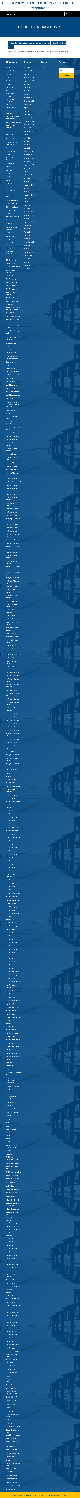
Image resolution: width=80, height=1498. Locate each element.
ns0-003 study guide (12, 1264)
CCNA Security (11, 210)
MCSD (8, 1138)
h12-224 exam (10, 851)
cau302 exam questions (13, 395)
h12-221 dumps (11, 814)
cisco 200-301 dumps (13, 316)
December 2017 (29, 212)
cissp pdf (9, 1115)
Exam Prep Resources (13, 216)
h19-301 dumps (11, 1011)
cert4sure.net (34, 51)
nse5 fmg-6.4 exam (12, 527)
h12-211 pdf (9, 810)
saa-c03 (8, 104)
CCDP (8, 180)
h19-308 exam (10, 1036)
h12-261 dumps (11, 864)
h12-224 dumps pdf (12, 847)
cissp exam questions (13, 1112)
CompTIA (9, 350)
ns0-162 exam (10, 1271)
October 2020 (28, 161)
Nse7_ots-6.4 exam (12, 739)
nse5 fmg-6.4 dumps (12, 524)
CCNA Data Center (12, 207)
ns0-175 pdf (10, 1309)
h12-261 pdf (10, 880)
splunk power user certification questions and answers (13, 1444)
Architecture (10, 163)
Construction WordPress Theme (21, 1495)
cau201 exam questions (13, 375)
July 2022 (27, 108)
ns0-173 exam (10, 1283)
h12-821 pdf (10, 932)
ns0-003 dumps (11, 1245)
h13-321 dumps (11, 958)
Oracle (8, 1376)
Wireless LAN (10, 1489)
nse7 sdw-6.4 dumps (12, 672)
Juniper (8, 1123)
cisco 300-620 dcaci (12, 1366)
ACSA (8, 81)
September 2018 (29, 195)
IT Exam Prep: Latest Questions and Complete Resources (29, 43)
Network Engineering (12, 220)
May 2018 (27, 198)
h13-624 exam (10, 997)
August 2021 (28, 134)
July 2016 (27, 259)
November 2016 (29, 245)
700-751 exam (10, 286)
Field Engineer (10, 410)
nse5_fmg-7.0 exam (12, 586)
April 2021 (27, 148)
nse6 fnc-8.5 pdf (11, 615)
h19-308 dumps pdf (12, 1033)
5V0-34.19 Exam (11, 1478)
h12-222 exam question (13, 841)
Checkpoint (9, 248)
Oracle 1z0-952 (11, 1400)
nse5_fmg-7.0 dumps (13, 578)
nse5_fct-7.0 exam (12, 552)
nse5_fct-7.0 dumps (12, 543)
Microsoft (9, 1154)
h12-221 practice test (12, 827)
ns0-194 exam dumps (13, 1322)
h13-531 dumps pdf (12, 975)
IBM (7, 1069)
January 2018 (28, 208)
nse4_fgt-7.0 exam (12, 466)
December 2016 (29, 242)
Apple (8, 154)
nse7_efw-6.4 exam (12, 720)
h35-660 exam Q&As (13, 1056)
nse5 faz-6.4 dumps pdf (13, 482)
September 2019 (29, 185)
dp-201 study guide (12, 1193)
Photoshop (9, 1411)
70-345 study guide (12, 1175)
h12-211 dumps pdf (12, 795)
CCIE (8, 187)
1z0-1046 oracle (11, 1388)
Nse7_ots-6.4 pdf (11, 742)
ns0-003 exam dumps (13, 1255)
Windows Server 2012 (13, 1486)
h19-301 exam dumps (13, 1017)
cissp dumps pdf (11, 1102)
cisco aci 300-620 (11, 1372)
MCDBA (8, 1126)
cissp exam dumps (12, 1109)
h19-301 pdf (10, 1026)
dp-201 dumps (10, 1186)
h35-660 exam (10, 1050)
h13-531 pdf (10, 990)
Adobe (8, 84)
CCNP (8, 214)
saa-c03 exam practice (13, 122)
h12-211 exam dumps (13, 801)
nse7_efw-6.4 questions (13, 727)
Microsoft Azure (11, 1197)
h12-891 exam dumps (13, 949)
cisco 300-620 (10, 1362)
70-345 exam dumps (12, 1163)
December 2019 (29, 181)
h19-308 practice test (12, 1046)
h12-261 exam (10, 867)
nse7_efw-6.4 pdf (11, 723)
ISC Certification (11, 1096)
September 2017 (29, 222)
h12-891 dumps (11, 939)
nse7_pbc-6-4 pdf (11, 769)
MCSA (8, 1135)
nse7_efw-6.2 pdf (11, 713)
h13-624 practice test (12, 1007)
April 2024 (27, 74)
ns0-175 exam (10, 1302)
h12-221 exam (10, 820)
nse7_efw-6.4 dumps (12, 717)
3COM (8, 67)
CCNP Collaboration (12, 224)
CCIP (8, 193)
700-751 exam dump (12, 289)
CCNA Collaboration (12, 200)
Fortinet (8, 413)
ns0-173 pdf (10, 1295)
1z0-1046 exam (11, 1385)
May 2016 (27, 265)
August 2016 (28, 255)
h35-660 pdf (10, 1065)
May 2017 (27, 232)
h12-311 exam (10, 890)
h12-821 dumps (11, 922)
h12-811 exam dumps (13, 913)
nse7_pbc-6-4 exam (12, 755)
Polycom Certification (13, 1426)
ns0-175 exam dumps (13, 1305)
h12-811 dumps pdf (12, 907)
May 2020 (27, 171)
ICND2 (8, 1089)
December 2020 (29, 155)
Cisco (8, 257)
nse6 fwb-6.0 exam (12, 619)
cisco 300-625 (10, 1369)
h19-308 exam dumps (13, 1040)
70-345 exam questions (13, 1172)
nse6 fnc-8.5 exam (12, 601)
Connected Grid (11, 362)
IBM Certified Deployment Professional (10, 1080)
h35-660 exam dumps (13, 1053)
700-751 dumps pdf (12, 282)
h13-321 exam (10, 961)
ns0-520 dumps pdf (12, 1334)
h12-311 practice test (12, 900)
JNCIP (8, 1119)
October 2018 (28, 192)
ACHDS (8, 74)
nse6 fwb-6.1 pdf (11, 645)
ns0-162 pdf (10, 1280)
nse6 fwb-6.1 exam (12, 637)
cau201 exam (10, 368)
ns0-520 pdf (10, 1341)
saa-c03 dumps (11, 107)
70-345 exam (10, 1157)
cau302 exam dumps (13, 392)
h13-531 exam (10, 978)
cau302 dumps (11, 381)
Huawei (8, 776)
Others (8, 1407)
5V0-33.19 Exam (11, 1475)
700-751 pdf (10, 298)
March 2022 (27, 114)
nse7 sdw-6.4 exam (12, 675)
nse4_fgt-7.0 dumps (12, 463)
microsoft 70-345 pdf (12, 1179)
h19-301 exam (10, 1014)
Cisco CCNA (10, 305)
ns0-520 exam (10, 1348)
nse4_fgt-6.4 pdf (11, 454)
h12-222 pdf (10, 844)
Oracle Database (11, 1404)
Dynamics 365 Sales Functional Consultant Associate (13, 404)
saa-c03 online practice (13, 131)
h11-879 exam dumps (13, 786)
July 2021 (27, 138)
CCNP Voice (10, 236)
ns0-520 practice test (12, 1344)
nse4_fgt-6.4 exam (12, 439)
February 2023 (28, 94)
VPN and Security (11, 1482)
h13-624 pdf (10, 1004)
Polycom (9, 1423)
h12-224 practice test (12, 861)
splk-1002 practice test (13, 1435)
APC (7, 148)
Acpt (7, 77)
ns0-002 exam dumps (13, 1229)
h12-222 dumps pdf (12, 830)
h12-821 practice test (12, 936)
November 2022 (29, 101)
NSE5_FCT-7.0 (11, 540)
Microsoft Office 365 (12, 1200)
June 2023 (27, 84)
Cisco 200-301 (10, 313)
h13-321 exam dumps (13, 965)
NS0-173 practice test (13, 1299)
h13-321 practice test (12, 971)
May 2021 (27, 145)
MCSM (8, 1151)
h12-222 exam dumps (13, 837)
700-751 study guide (12, 301)
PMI (7, 1420)
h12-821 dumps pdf (12, 926)
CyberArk (9, 365)
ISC (7, 1093)
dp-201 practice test (12, 1189)
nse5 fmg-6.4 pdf (11, 531)
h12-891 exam (10, 946)
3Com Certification (12, 71)
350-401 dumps (11, 260)
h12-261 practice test (12, 883)
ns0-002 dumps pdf (12, 1223)
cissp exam (9, 1105)
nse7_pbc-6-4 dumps (13, 751)
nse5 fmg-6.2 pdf (11, 515)
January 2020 (28, 178)
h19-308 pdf (10, 1043)
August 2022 (28, 104)
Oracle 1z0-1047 (11, 1397)
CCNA (8, 197)
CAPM (8, 167)
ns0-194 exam (10, 1319)
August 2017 (28, 225)
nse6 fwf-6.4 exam (12, 658)
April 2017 (27, 235)
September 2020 (29, 165)
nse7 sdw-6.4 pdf (11, 690)
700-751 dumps (11, 279)
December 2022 (29, 97)
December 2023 (29, 77)
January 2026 (28, 67)
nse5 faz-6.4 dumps (12, 478)
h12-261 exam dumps (13, 871)
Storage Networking (12, 1453)
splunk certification (12, 1438)
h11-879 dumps (11, 779)
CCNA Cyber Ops (12, 203)
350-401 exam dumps (13, 267)
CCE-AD (9, 183)
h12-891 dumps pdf (12, 942)
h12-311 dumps (11, 886)
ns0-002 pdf (10, 1238)
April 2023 (27, 87)
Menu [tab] (12, 14)
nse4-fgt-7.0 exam (12, 433)
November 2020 (29, 158)
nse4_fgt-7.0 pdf (11, 469)
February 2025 (28, 71)
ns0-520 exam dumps (13, 1338)
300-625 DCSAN (11, 1359)
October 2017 (28, 218)
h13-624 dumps (11, 994)
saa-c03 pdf (10, 134)
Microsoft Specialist (12, 1209)
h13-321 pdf (10, 968)
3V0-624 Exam (11, 1468)
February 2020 (28, 175)
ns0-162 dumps (11, 1267)
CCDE (8, 177)
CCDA (8, 173)
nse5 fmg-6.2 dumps (12, 508)
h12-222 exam (10, 834)
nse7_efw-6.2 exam (12, 699)
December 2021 (29, 121)
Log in (43, 67)
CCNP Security (11, 232)
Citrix (7, 346)
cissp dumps (10, 1099)
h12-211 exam (10, 798)
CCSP (8, 239)
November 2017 (29, 215)
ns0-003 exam (10, 1252)
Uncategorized (10, 1457)
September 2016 (29, 252)
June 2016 (27, 262)
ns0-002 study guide (12, 1242)
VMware (8, 1460)
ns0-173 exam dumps (13, 1286)
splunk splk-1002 (11, 1449)
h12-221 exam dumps (13, 824)
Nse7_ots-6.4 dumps (12, 730)
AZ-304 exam (10, 1183)
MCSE (8, 1142)
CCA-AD (9, 170)
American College (11, 139)
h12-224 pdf (10, 857)
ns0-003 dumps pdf (12, 1248)
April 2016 (27, 269)
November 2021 (29, 124)
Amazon (8, 96)
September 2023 (29, 81)
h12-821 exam (10, 929)
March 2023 (27, 91)
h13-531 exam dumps (13, 981)
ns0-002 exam (10, 1226)
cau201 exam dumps (13, 371)
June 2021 (27, 141)
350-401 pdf (10, 275)
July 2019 (27, 188)
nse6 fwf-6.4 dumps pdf (13, 654)
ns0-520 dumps (11, 1331)
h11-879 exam (10, 783)
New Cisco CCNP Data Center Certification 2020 (13, 1354)
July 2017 (27, 228)
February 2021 (28, 151)
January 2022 (28, 118)
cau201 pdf (9, 378)
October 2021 (28, 128)
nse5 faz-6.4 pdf (11, 494)
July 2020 (27, 168)
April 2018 (27, 202)
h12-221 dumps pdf (12, 817)
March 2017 (27, 239)
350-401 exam (10, 263)
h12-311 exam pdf (11, 896)
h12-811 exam (10, 910)
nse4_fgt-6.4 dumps (12, 436)
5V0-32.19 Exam (11, 1472)
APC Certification (11, 151)
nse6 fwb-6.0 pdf (11, 633)
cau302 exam (10, 388)
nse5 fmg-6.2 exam (12, 512)
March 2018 (27, 205)
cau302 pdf (9, 398)
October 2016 (28, 249)
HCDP (8, 773)
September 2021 (29, 131)
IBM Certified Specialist (13, 1086)
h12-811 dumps (11, 903)
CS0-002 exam (11, 352)
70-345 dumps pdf (12, 1160)
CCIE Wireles (10, 190)
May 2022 (27, 111)
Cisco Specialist (11, 343)
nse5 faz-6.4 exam (12, 485)
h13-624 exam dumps (13, 1000)
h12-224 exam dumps (13, 854)
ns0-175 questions (12, 1312)
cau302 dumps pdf (12, 385)
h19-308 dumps (11, 1030)
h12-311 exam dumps (13, 893)
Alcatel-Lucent (10, 87)
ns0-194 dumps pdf (12, 1315)
